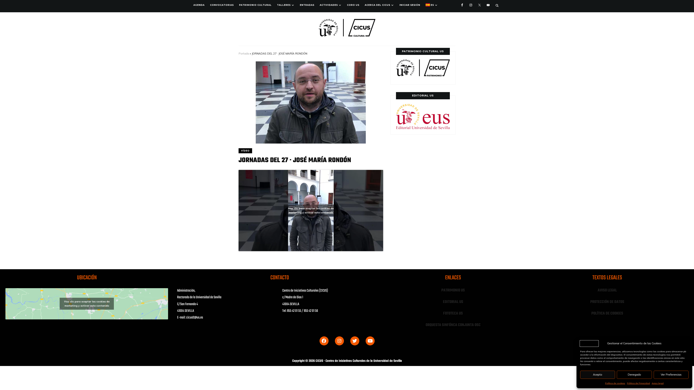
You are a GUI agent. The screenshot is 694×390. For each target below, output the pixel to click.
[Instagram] (339, 340)
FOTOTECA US (453, 313)
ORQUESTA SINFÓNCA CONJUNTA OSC (453, 325)
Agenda (199, 5)
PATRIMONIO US (453, 290)
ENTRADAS (307, 5)
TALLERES (284, 5)
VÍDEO (245, 150)
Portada (244, 53)
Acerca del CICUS (377, 5)
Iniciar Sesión (409, 5)
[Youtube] (370, 340)
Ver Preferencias (671, 374)
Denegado (634, 374)
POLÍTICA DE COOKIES (607, 313)
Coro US (353, 5)
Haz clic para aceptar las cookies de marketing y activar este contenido (311, 210)
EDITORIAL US (453, 302)
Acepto (597, 374)
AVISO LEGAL (607, 290)
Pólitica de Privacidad (638, 383)
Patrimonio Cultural (255, 5)
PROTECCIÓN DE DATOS (607, 302)
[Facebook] (324, 340)
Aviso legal (658, 383)
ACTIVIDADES (329, 5)
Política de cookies (615, 383)
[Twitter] (354, 340)
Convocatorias (222, 5)
